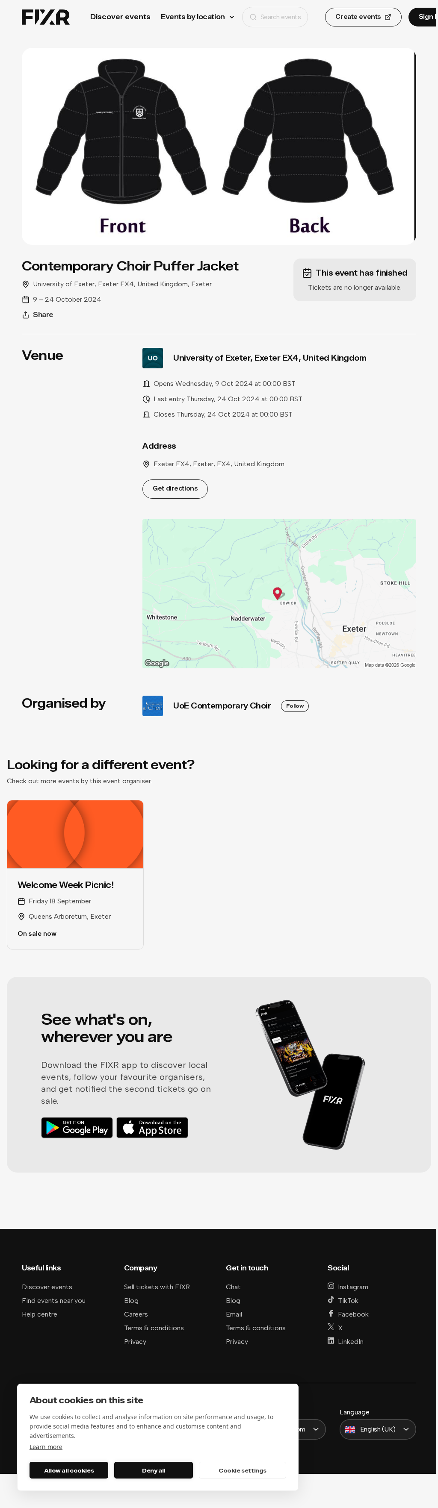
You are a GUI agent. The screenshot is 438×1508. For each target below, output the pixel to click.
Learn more (46, 1447)
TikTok (348, 1300)
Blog (131, 1300)
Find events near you (54, 1300)
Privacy (135, 1342)
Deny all (153, 1470)
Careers (136, 1314)
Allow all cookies (69, 1470)
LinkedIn (351, 1342)
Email (234, 1314)
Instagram (353, 1287)
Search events (280, 17)
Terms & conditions (154, 1328)
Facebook (353, 1314)
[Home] (46, 17)
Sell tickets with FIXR (157, 1287)
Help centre (39, 1314)
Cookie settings (242, 1470)
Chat (233, 1287)
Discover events (120, 17)
